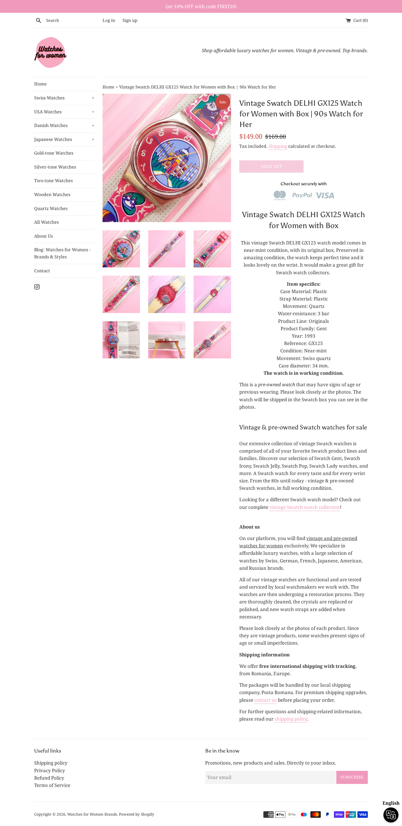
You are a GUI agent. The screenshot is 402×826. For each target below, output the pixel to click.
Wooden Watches (52, 194)
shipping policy (291, 719)
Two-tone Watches (53, 181)
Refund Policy (49, 778)
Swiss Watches (64, 98)
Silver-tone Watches (55, 167)
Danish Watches (64, 125)
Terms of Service (52, 785)
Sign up (130, 20)
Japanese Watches (64, 139)
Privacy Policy (49, 770)
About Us (43, 236)
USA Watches (64, 112)
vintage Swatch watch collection (304, 507)
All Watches (46, 222)
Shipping (278, 146)
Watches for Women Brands (92, 814)
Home (40, 84)
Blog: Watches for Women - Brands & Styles (62, 253)
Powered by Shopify (136, 814)
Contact (42, 271)
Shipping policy (51, 763)
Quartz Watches (51, 208)
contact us (265, 700)
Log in (109, 20)
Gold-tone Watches (53, 153)
